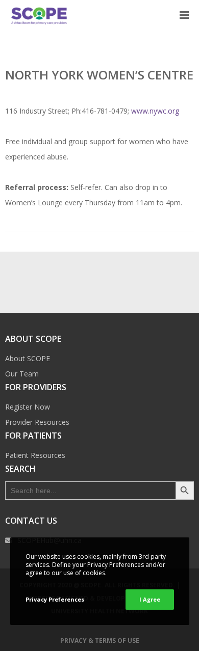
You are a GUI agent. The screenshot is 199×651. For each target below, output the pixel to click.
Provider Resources (37, 422)
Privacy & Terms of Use (99, 640)
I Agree (149, 599)
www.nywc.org (155, 111)
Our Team (22, 373)
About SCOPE (27, 358)
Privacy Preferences (55, 599)
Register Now (27, 407)
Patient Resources (35, 455)
